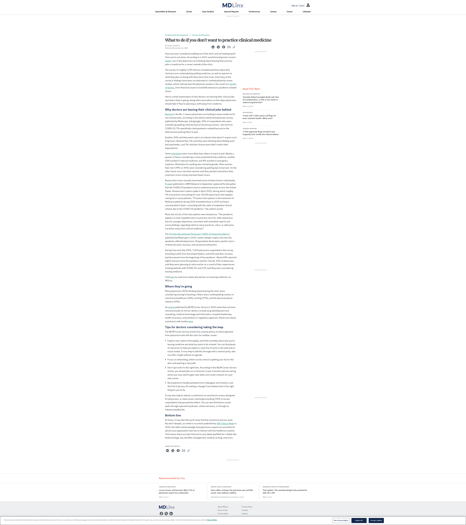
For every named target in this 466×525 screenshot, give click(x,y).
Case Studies (208, 11)
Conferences (254, 11)
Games (273, 11)
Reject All (359, 520)
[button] (234, 47)
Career (290, 11)
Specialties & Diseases (165, 11)
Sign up (294, 5)
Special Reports (231, 11)
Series (189, 11)
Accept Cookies (376, 520)
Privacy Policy (211, 520)
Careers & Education (201, 35)
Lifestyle (307, 11)
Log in (301, 5)
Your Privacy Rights (341, 520)
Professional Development (176, 35)
